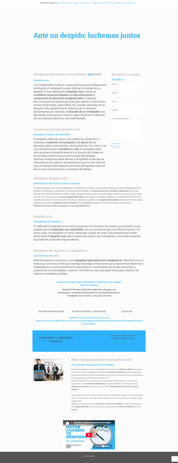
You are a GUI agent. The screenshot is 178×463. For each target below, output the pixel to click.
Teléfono (114, 93)
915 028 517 (118, 79)
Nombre (114, 84)
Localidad (115, 110)
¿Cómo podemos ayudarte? (120, 118)
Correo (114, 101)
